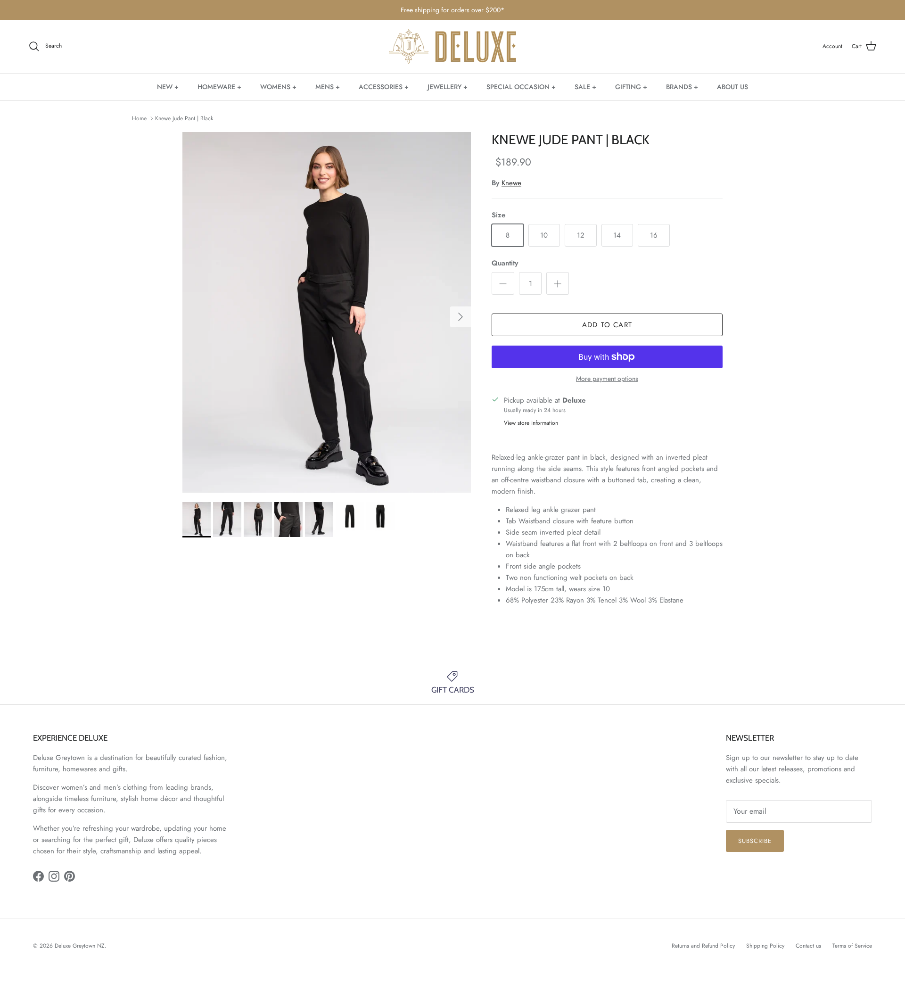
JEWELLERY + (448, 86)
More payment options (607, 379)
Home (139, 118)
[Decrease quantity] (503, 283)
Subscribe (755, 840)
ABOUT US (732, 86)
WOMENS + (278, 86)
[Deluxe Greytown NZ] (452, 46)
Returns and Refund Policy (703, 946)
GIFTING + (631, 86)
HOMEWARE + (219, 86)
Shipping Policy (765, 946)
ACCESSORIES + (384, 86)
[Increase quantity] (557, 283)
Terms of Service (852, 946)
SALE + (585, 86)
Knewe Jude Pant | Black (184, 118)
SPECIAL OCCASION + (521, 86)
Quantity (505, 263)
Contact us (808, 946)
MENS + (327, 86)
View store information (531, 423)
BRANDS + (682, 86)
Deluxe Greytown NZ (80, 946)
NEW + (168, 86)
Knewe (511, 183)
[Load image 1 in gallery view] (326, 312)
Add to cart (607, 325)
